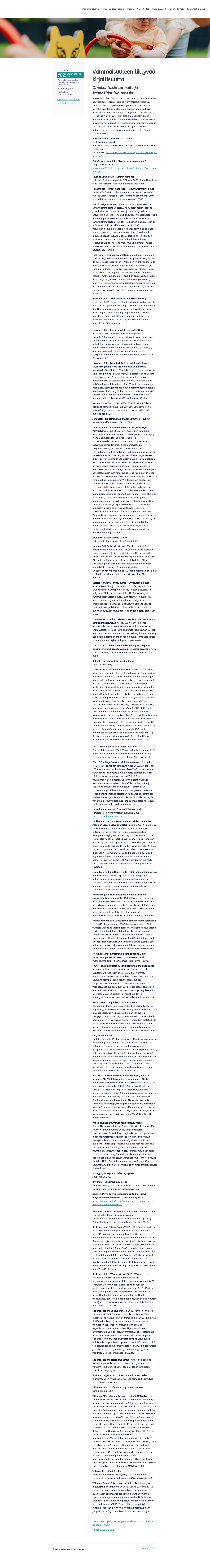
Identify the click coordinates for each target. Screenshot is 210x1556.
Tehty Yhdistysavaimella (149, 1549)
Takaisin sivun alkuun (103, 1530)
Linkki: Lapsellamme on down (107, 816)
